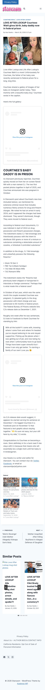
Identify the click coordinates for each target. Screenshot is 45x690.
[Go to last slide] (6, 587)
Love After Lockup (23, 19)
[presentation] (11, 567)
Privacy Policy (10, 2)
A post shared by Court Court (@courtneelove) (22, 161)
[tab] (18, 615)
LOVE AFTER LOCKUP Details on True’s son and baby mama (10, 511)
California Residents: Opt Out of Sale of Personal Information (20, 645)
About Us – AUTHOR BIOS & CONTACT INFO (22, 640)
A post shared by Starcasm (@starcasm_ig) (22, 409)
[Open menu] (40, 8)
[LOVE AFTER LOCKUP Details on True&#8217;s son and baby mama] (11, 503)
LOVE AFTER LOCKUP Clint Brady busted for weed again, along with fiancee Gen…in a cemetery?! (33, 589)
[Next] (39, 587)
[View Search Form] (24, 9)
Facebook (7, 464)
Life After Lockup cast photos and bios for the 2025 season (29, 490)
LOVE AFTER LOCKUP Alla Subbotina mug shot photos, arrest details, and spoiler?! (11, 589)
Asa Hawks (9, 32)
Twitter (36, 461)
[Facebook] (4, 657)
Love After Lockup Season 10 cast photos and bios (11, 490)
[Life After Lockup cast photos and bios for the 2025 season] (29, 482)
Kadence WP (22, 684)
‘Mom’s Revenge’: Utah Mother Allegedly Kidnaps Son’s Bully (10, 537)
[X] (8, 657)
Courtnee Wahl (9, 19)
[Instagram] (12, 657)
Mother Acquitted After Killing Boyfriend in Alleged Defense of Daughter (33, 537)
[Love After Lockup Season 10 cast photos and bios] (11, 482)
